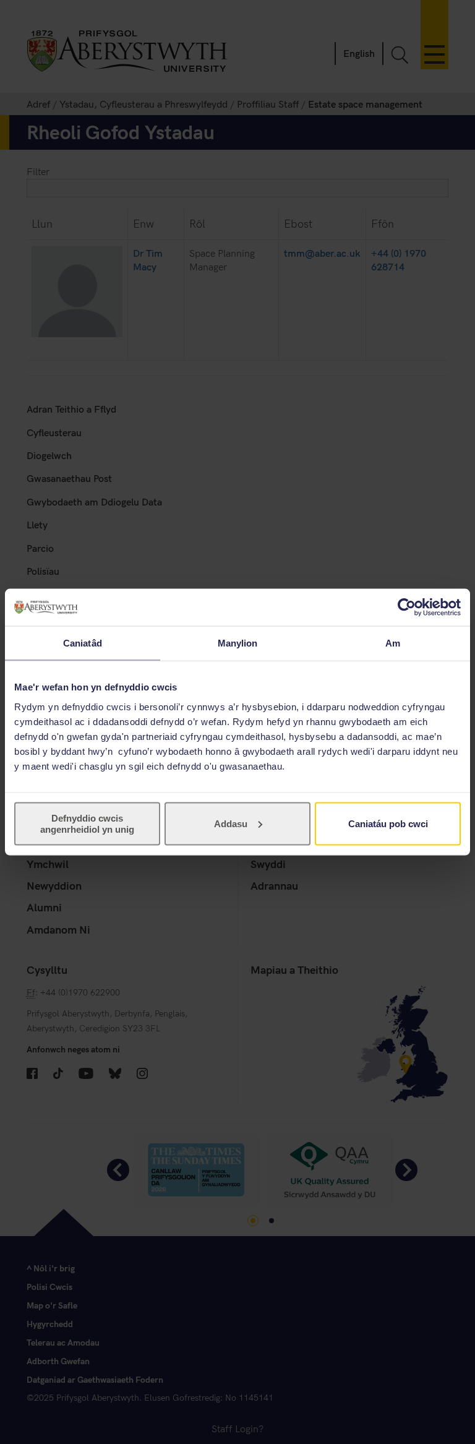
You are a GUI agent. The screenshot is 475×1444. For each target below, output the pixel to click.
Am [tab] (392, 643)
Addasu (230, 823)
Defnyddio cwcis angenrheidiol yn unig (87, 823)
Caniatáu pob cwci (388, 823)
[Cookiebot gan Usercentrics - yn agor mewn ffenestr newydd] (407, 607)
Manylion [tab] (238, 643)
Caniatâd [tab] (82, 643)
